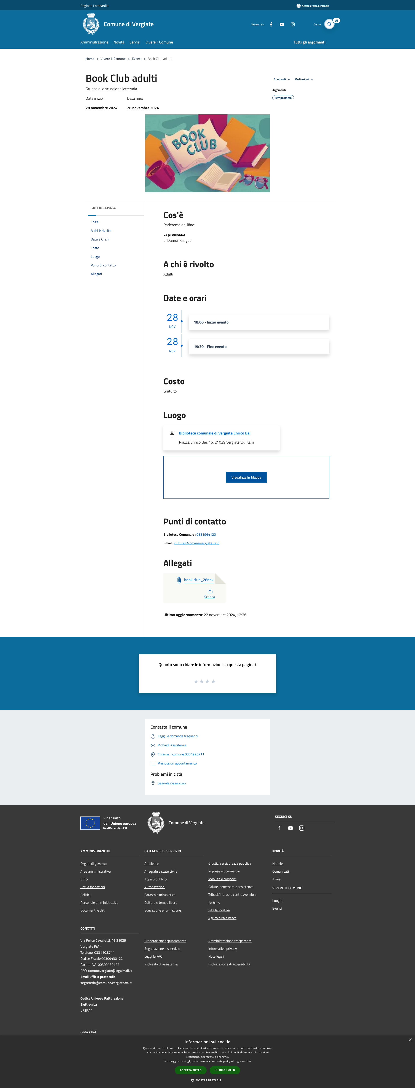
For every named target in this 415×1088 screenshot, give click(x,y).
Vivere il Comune (113, 58)
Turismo (214, 902)
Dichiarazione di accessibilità (229, 964)
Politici (85, 894)
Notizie (277, 863)
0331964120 (206, 534)
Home (90, 58)
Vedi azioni (302, 79)
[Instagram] (291, 24)
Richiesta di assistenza (161, 964)
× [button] (410, 1040)
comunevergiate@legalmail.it (110, 970)
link (249, 1061)
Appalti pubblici (155, 879)
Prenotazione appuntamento (165, 940)
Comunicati (280, 871)
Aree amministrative (95, 871)
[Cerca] (329, 24)
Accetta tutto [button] (191, 1070)
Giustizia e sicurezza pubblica (229, 863)
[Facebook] (269, 24)
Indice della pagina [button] (103, 208)
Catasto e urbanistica (160, 894)
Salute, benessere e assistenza (230, 886)
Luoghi (277, 900)
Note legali (216, 956)
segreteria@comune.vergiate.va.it (106, 982)
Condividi (280, 79)
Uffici (84, 879)
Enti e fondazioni (92, 886)
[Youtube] (280, 24)
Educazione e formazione (162, 910)
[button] (207, 1080)
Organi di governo (93, 863)
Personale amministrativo (99, 902)
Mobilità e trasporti (222, 878)
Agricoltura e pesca (222, 917)
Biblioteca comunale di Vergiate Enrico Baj (215, 433)
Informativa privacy (222, 948)
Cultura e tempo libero (160, 902)
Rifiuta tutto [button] (225, 1070)
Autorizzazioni (154, 886)
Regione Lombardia (94, 5)
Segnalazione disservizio (162, 948)
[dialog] (207, 1061)
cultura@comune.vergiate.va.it (196, 543)
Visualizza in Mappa (246, 477)
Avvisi (276, 879)
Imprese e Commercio (224, 871)
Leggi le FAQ (153, 956)
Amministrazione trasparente (230, 940)
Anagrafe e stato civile (160, 871)
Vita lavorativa (219, 910)
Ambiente (151, 863)
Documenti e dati (92, 910)
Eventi (136, 58)
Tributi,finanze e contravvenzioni (232, 894)
